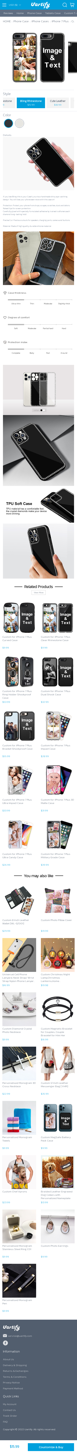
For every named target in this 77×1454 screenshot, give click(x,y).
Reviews (8, 13)
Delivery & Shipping (15, 1365)
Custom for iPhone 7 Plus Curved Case (17, 638)
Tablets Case (53, 13)
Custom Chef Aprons (14, 1191)
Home (20, 13)
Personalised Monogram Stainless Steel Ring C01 (17, 1247)
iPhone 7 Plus (60, 21)
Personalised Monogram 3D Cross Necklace (19, 1084)
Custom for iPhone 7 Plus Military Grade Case (55, 855)
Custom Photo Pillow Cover (56, 920)
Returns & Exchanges (15, 1371)
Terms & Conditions (14, 1377)
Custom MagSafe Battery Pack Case (56, 1139)
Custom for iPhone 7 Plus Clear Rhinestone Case (55, 638)
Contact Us (9, 1410)
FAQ (5, 1422)
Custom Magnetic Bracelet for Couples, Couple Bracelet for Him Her (56, 1032)
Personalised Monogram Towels (17, 1139)
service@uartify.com (20, 1336)
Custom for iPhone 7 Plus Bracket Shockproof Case (17, 747)
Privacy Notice (11, 1382)
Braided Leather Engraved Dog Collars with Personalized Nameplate (56, 1195)
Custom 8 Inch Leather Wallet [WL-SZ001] (15, 922)
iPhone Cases (40, 21)
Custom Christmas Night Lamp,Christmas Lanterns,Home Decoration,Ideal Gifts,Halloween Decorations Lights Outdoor (57, 978)
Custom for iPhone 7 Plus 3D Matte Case (57, 801)
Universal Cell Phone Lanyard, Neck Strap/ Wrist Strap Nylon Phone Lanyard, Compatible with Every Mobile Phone (19, 978)
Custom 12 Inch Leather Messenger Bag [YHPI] (54, 1084)
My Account (9, 1404)
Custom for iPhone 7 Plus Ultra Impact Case (17, 801)
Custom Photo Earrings (54, 1246)
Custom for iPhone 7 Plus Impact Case (55, 747)
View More (38, 592)
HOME (7, 21)
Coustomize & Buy (51, 1447)
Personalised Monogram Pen (17, 1302)
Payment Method (13, 1388)
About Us (8, 1359)
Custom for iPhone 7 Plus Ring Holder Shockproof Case (17, 694)
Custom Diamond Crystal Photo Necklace (17, 1030)
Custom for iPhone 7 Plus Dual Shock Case (55, 693)
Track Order (10, 1416)
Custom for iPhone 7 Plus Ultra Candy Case (17, 855)
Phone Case (34, 13)
